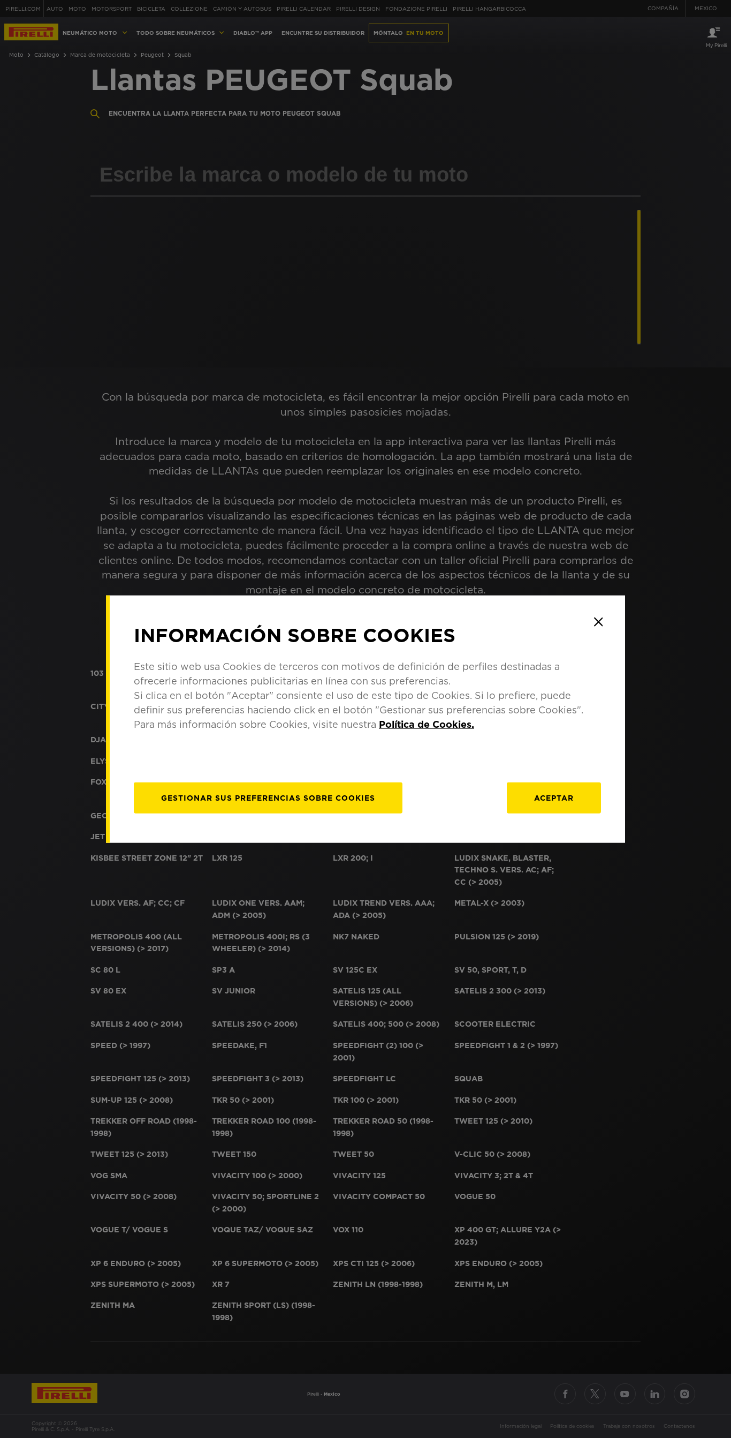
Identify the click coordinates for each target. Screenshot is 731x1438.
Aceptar (554, 798)
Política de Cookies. (426, 724)
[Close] (598, 622)
